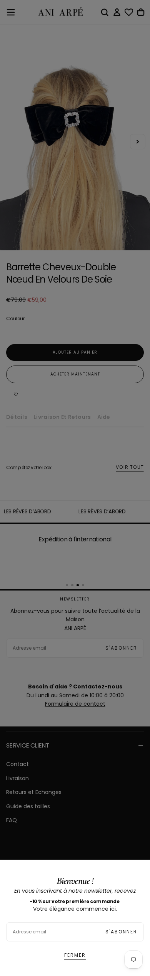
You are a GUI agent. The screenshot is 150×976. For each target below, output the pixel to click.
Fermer (75, 955)
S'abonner (121, 931)
